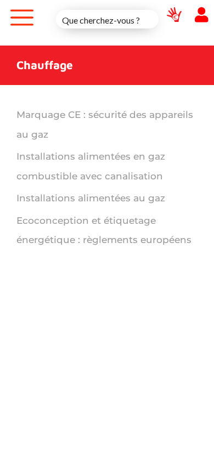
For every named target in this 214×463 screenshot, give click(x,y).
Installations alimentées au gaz (90, 198)
